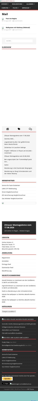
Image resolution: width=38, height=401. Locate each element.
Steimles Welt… (9, 139)
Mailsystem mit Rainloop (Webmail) (18, 27)
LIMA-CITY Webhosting (9, 189)
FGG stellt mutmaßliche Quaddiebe (12, 333)
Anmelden (5, 261)
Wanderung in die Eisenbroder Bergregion (18, 168)
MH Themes (30, 389)
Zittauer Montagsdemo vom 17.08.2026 (17, 135)
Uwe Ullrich (24, 337)
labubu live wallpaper (9, 294)
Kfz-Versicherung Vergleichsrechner (13, 195)
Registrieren (6, 258)
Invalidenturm (17, 4)
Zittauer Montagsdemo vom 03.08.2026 (17, 156)
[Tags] (19, 129)
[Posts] (7, 129)
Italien (6, 165)
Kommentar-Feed (7, 267)
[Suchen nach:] (19, 41)
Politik (15, 8)
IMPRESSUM (25, 8)
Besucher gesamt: (8, 249)
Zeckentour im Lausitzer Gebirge (15, 147)
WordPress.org (6, 271)
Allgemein (30, 4)
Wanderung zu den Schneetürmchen (20, 291)
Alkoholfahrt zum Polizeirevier (10, 330)
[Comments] (30, 129)
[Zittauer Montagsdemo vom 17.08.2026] (19, 211)
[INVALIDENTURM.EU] (7, 1)
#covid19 (4, 4)
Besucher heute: (7, 244)
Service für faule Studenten (11, 185)
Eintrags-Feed (6, 264)
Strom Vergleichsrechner (10, 192)
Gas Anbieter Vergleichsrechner (12, 198)
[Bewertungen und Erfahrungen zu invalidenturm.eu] (20, 384)
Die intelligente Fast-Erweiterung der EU (13, 345)
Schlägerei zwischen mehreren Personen (13, 327)
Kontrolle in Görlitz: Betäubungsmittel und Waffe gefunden (19, 324)
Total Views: (6, 247)
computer (5, 8)
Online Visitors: (7, 242)
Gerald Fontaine (18, 21)
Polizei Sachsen (28, 319)
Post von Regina (11, 18)
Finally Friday (6, 342)
